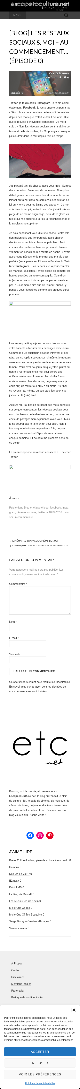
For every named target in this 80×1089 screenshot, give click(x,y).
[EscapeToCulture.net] (40, 6)
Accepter (40, 1051)
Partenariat (17, 990)
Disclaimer (17, 977)
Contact (16, 970)
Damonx (14, 867)
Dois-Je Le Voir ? (19, 873)
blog (45, 507)
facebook (55, 507)
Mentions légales (21, 983)
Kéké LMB (15, 887)
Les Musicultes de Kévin (24, 901)
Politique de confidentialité (40, 1083)
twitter (41, 512)
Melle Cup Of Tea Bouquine (25, 914)
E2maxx (14, 880)
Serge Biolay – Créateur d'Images (29, 921)
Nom (13, 621)
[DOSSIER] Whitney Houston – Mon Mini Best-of (40, 545)
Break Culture (17, 860)
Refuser (40, 1063)
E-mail (14, 637)
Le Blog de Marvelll (20, 894)
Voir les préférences (40, 1074)
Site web (14, 654)
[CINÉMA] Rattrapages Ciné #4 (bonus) (33, 541)
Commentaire (18, 583)
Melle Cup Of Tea (19, 907)
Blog (26, 507)
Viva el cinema (18, 928)
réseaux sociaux (26, 512)
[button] (74, 1010)
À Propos (16, 963)
